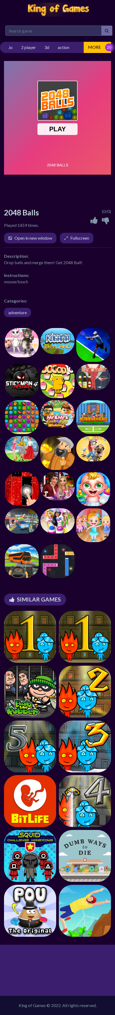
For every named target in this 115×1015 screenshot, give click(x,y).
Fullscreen (79, 237)
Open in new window (33, 237)
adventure (17, 312)
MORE (94, 47)
